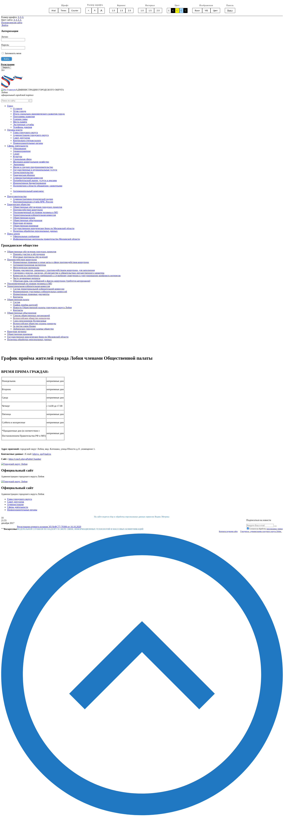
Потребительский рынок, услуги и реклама (35, 180)
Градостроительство (23, 172)
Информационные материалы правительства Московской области (46, 239)
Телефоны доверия (22, 127)
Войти (4, 25)
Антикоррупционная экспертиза (29, 265)
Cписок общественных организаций (31, 315)
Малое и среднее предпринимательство (33, 167)
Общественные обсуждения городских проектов (37, 207)
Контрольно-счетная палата (27, 140)
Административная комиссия (28, 178)
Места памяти (20, 122)
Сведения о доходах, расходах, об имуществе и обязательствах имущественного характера (58, 273)
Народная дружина (22, 223)
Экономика (18, 164)
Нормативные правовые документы (31, 294)
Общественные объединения (27, 220)
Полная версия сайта (11, 22)
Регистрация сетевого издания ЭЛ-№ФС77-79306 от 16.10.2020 (49, 526)
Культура (17, 156)
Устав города (19, 111)
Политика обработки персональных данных (35, 231)
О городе (17, 108)
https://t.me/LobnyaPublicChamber (25, 459)
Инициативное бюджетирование (29, 183)
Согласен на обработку (266, 529)
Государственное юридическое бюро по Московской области (43, 228)
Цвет (215, 10)
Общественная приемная (25, 225)
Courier (74, 10)
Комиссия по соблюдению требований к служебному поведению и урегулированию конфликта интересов (67, 275)
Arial (53, 10)
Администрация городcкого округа (31, 135)
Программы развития (24, 116)
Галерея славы (20, 119)
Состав (16, 302)
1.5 (121, 10)
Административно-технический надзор (33, 199)
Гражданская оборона (24, 175)
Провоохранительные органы (22, 510)
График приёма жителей (25, 305)
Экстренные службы (23, 124)
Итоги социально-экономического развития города (39, 114)
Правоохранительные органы (28, 143)
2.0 (129, 10)
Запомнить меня (13, 53)
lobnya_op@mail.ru (41, 454)
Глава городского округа (25, 132)
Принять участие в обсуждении (29, 254)
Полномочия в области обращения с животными (37, 185)
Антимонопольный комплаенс (28, 191)
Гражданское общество (18, 204)
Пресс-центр (13, 233)
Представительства (16, 196)
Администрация (15, 504)
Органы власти (14, 130)
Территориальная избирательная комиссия (34, 215)
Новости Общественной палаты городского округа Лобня (42, 307)
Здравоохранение (22, 151)
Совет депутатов (21, 138)
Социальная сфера (22, 159)
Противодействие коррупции (28, 209)
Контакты (18, 297)
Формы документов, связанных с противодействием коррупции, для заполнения (54, 270)
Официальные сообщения (26, 236)
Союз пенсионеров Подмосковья (29, 321)
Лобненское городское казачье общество (33, 329)
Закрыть (6, 67)
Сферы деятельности (17, 146)
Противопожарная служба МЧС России (33, 201)
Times (63, 10)
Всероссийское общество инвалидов (31, 318)
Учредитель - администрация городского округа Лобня (261, 531)
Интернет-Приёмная (11, 73)
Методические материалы (26, 267)
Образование (19, 148)
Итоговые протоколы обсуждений (30, 257)
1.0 (113, 10)
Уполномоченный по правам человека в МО (35, 212)
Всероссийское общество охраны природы (34, 323)
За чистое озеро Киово (24, 326)
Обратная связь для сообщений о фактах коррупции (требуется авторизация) (51, 281)
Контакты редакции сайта (228, 531)
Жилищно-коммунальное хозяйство (31, 162)
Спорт (16, 154)
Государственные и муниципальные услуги (35, 170)
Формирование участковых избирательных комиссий (40, 291)
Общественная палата (24, 217)
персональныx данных (275, 529)
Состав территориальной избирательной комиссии (38, 289)
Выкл (197, 10)
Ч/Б (206, 10)
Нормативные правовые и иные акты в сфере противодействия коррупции (51, 262)
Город (10, 106)
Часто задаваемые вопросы (26, 278)
